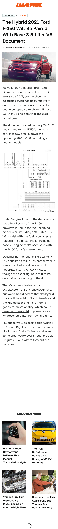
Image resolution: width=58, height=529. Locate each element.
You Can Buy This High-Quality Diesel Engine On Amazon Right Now (14, 502)
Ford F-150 (39, 87)
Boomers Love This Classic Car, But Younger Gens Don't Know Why (43, 502)
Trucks (22, 15)
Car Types (8, 15)
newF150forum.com (35, 129)
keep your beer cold (15, 311)
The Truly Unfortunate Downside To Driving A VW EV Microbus (42, 455)
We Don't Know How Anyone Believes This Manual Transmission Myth (14, 455)
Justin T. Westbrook (15, 47)
